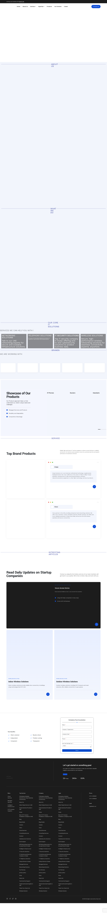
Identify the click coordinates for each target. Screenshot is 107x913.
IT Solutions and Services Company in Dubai (25, 855)
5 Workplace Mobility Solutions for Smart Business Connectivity (26, 798)
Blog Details (22, 822)
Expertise (40, 6)
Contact (21, 836)
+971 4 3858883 (92, 796)
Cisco (20, 827)
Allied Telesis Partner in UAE (25, 805)
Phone (63, 738)
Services (32, 6)
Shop (20, 875)
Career (66, 6)
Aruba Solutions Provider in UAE (25, 808)
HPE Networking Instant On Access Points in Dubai (25, 845)
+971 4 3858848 (93, 798)
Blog (20, 819)
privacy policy (22, 872)
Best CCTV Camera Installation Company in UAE (26, 815)
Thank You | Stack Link (24, 888)
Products (49, 6)
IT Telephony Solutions (24, 858)
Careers (21, 825)
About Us (25, 6)
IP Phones (50, 393)
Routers (72, 393)
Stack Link (21, 1)
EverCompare (22, 841)
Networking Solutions (24, 867)
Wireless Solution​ (23, 891)
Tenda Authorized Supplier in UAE (26, 884)
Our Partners (57, 6)
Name (63, 724)
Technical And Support (24, 881)
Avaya (20, 812)
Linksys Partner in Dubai (25, 861)
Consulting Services (24, 833)
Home (18, 6)
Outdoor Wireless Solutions (67, 681)
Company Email (65, 734)
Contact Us (96, 6)
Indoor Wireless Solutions (18, 681)
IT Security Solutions (24, 851)
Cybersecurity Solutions (25, 838)
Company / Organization (67, 729)
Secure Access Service (62, 588)
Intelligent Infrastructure (11, 805)
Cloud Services (10, 797)
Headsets (96, 393)
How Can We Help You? (67, 743)
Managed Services (10, 801)
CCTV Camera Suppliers (11, 810)
